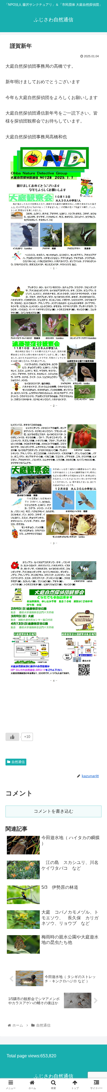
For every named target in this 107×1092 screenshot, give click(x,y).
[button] (96, 690)
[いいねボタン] (12, 737)
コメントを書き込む (53, 811)
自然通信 (18, 762)
